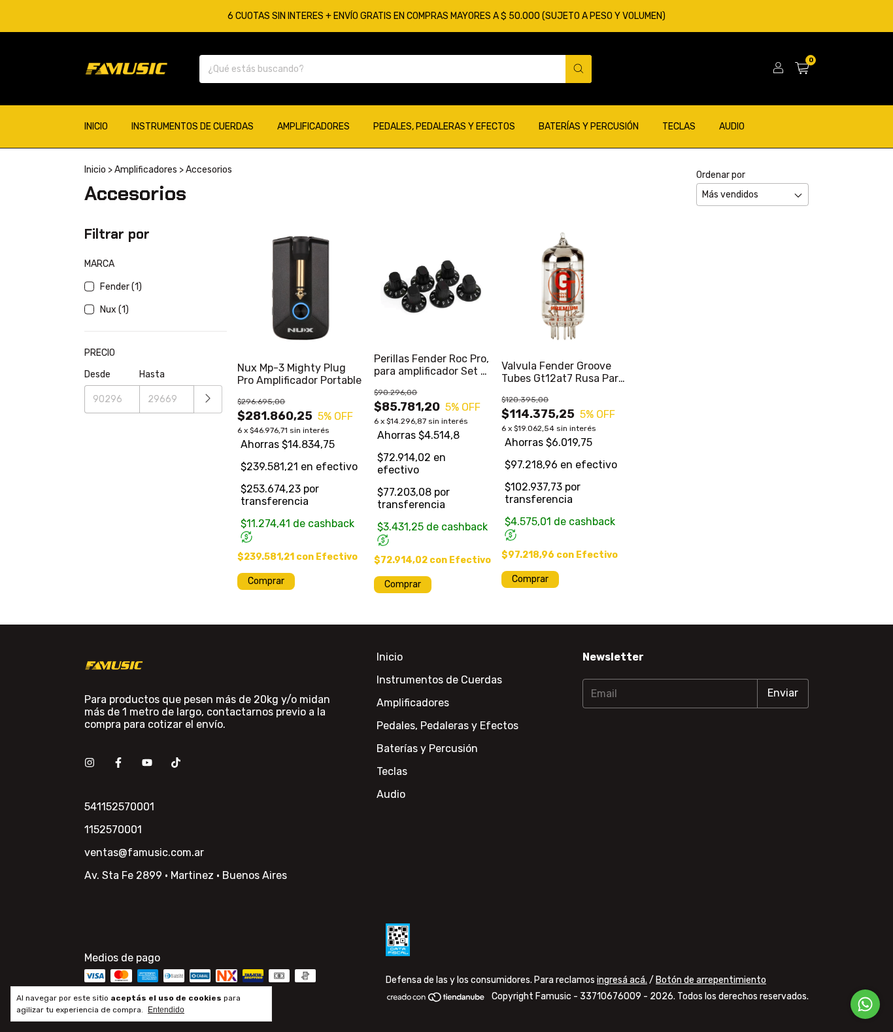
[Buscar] (578, 69)
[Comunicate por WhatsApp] (865, 1004)
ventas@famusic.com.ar (144, 852)
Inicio (96, 126)
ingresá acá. (622, 980)
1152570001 (113, 829)
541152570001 (119, 806)
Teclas (679, 126)
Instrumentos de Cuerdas (192, 126)
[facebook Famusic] (118, 763)
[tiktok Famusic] (176, 763)
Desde (97, 374)
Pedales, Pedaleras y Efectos (444, 126)
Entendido (166, 1009)
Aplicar (208, 399)
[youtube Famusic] (147, 763)
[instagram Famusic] (89, 763)
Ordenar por (720, 175)
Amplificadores (313, 126)
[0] (802, 69)
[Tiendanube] (436, 1000)
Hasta (152, 374)
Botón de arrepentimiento (711, 980)
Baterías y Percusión (589, 126)
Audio (732, 126)
